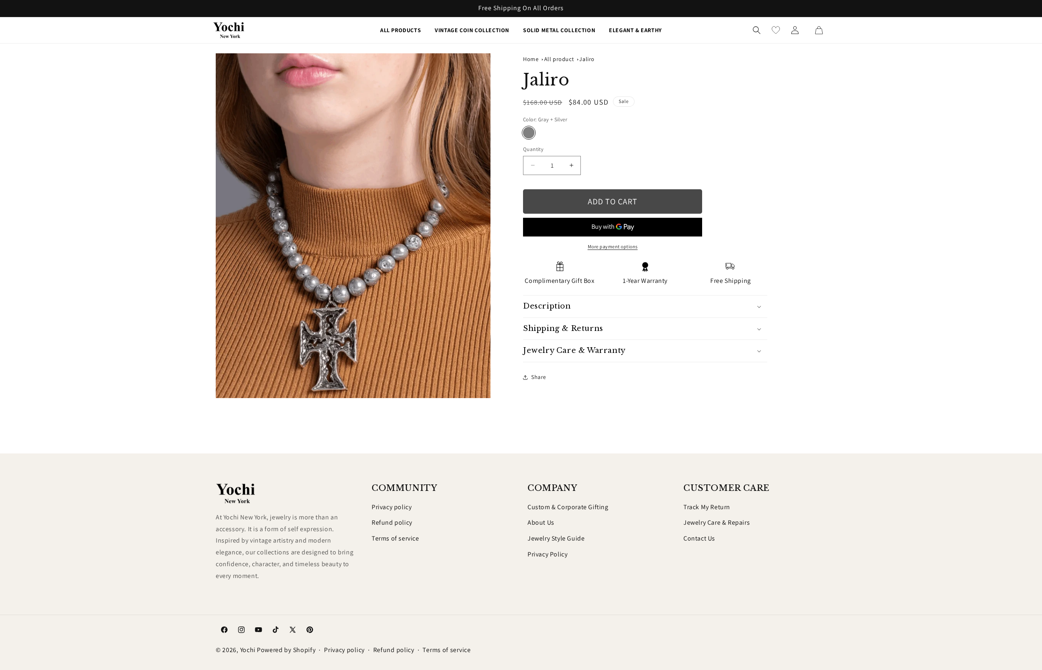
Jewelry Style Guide (556, 538)
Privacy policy (392, 507)
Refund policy (392, 523)
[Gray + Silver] (528, 132)
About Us (541, 523)
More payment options (613, 246)
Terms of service (395, 538)
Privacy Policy (547, 554)
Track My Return (706, 507)
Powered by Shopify (286, 650)
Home (531, 59)
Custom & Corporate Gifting (568, 507)
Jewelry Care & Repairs (716, 523)
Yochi (248, 650)
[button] (757, 30)
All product (559, 59)
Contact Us (699, 538)
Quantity (533, 149)
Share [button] (538, 377)
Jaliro (587, 59)
